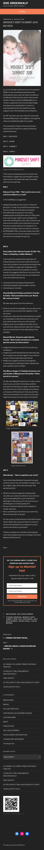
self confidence (25, 619)
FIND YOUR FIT (8, 678)
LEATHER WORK (9, 717)
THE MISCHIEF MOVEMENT (13, 739)
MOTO (5, 722)
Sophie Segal (24, 621)
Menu (23, 11)
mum (16, 619)
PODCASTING (8, 726)
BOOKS (6, 704)
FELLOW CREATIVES (11, 709)
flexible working (14, 617)
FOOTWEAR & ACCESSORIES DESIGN (17, 713)
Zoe (22, 19)
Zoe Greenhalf (15, 3)
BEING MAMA (11, 614)
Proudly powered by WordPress (14, 845)
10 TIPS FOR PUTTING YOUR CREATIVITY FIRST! (21, 682)
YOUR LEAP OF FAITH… (12, 687)
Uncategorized (8, 744)
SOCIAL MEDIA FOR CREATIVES (15, 735)
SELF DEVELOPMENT (26, 614)
